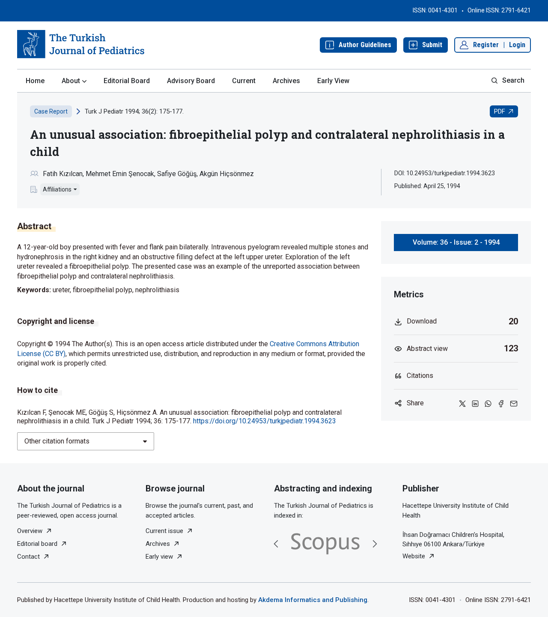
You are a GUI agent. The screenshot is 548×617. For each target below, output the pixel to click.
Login (517, 45)
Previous (276, 543)
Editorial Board (127, 81)
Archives (286, 81)
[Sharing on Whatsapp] (488, 403)
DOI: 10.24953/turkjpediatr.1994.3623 (444, 173)
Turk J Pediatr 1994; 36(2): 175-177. (134, 111)
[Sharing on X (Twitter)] (462, 403)
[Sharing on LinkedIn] (475, 403)
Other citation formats (56, 441)
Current (244, 81)
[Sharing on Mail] (513, 403)
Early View (333, 81)
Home (35, 81)
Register (486, 45)
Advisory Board (191, 81)
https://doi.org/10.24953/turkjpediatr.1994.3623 (264, 421)
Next (374, 543)
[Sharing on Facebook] (501, 403)
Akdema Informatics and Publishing (312, 600)
